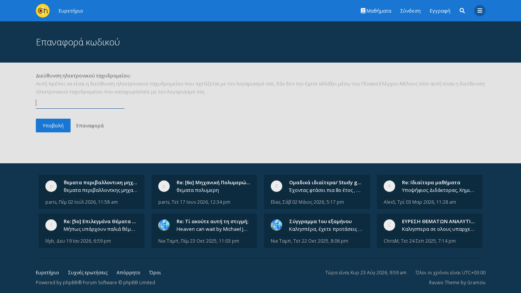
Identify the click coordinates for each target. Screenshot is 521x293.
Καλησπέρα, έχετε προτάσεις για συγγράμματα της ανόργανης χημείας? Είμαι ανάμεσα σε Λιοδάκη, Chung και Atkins (326, 228)
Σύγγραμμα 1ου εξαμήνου (320, 221)
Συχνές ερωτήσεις (88, 272)
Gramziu (476, 282)
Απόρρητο (128, 272)
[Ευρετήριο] (43, 11)
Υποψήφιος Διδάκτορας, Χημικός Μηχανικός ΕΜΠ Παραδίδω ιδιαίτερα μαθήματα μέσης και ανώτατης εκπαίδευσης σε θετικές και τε (439, 190)
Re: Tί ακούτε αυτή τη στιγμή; (212, 221)
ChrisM (391, 241)
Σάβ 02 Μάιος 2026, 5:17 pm (313, 202)
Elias (275, 202)
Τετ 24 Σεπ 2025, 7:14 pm (428, 241)
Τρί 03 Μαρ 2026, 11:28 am (426, 202)
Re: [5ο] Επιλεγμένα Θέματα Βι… (102, 221)
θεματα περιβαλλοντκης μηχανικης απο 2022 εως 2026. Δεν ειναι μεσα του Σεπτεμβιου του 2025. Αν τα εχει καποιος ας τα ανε (101, 190)
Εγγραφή (440, 10)
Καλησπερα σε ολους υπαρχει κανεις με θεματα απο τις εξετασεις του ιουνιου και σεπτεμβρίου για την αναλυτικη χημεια (439, 228)
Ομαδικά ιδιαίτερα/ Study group (329, 182)
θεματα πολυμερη (198, 190)
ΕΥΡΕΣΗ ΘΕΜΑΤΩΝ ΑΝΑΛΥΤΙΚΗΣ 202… (448, 221)
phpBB (70, 282)
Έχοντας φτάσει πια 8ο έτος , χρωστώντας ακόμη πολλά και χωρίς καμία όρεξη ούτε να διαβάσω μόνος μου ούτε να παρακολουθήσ (326, 190)
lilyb (49, 241)
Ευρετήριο (47, 272)
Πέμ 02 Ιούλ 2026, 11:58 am (88, 202)
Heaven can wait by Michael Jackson (214, 228)
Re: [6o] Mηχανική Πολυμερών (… (216, 182)
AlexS (389, 202)
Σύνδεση (410, 10)
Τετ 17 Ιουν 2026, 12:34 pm (201, 202)
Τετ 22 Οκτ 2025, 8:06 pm (320, 241)
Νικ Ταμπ (168, 241)
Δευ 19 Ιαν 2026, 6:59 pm (83, 241)
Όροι (155, 272)
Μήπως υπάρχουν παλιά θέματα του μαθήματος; (101, 228)
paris (50, 202)
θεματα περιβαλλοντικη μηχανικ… (106, 182)
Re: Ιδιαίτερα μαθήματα (431, 182)
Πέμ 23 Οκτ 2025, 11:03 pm (210, 241)
